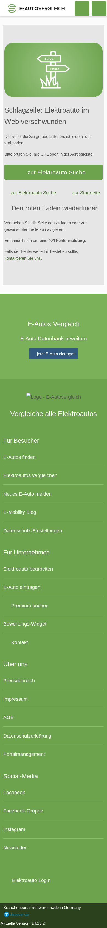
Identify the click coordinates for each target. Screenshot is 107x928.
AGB (8, 717)
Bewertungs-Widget (24, 624)
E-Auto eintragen (21, 587)
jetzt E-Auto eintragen (55, 353)
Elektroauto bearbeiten (28, 569)
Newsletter (15, 847)
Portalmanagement (24, 754)
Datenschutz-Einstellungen (32, 530)
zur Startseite (86, 192)
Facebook (14, 792)
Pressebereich (19, 680)
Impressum (15, 699)
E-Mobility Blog (19, 512)
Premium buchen (29, 605)
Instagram (14, 829)
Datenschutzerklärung (27, 736)
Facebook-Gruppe (23, 811)
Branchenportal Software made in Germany (40, 911)
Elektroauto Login (30, 880)
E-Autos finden (19, 457)
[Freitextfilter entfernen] (82, 8)
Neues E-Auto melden (27, 494)
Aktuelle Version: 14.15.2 (23, 923)
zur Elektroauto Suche (56, 172)
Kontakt (19, 642)
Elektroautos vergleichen (30, 475)
